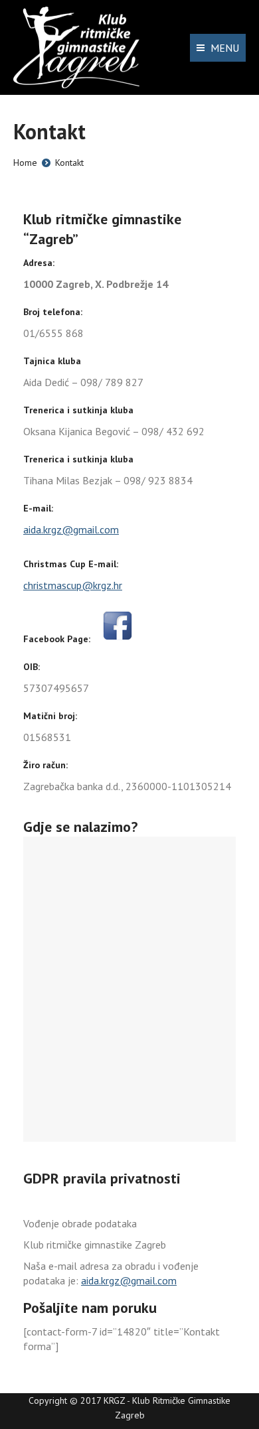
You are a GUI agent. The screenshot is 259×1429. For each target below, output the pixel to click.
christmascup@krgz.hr (72, 585)
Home (25, 163)
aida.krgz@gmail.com (71, 529)
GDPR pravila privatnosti (102, 1178)
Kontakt (69, 163)
